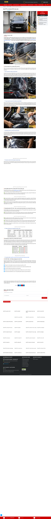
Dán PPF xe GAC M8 (17, 311)
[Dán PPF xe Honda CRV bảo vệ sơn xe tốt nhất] (20, 175)
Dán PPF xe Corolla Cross (18, 352)
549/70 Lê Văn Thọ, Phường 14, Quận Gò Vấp (31, 2)
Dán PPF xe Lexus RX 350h (18, 321)
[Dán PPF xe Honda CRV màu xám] (20, 53)
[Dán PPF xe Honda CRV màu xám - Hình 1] (19, 22)
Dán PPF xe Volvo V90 (40, 342)
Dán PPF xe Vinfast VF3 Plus (41, 352)
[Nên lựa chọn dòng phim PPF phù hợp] (20, 195)
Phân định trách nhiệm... (26, 364)
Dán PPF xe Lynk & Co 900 (6, 311)
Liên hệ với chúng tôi (25, 366)
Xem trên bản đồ (6, 363)
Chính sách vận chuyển (26, 359)
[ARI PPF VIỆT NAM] (6, 2)
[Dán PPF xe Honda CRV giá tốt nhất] (20, 225)
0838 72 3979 (46, 2)
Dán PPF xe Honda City (6, 342)
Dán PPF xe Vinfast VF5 (18, 342)
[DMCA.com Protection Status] (24, 369)
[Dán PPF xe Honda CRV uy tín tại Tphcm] (20, 205)
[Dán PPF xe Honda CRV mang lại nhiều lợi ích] (20, 88)
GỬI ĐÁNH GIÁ (44, 297)
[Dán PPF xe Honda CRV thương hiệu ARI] (20, 215)
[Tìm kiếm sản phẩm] (45, 5)
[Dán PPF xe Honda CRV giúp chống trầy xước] (20, 117)
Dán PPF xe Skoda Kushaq (40, 321)
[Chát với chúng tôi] (1, 515)
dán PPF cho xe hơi (17, 190)
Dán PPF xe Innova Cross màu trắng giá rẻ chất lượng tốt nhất (20, 257)
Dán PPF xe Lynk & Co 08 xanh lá (30, 342)
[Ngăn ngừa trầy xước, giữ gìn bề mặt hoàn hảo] (20, 147)
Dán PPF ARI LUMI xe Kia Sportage (8, 352)
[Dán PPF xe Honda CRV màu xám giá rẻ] (20, 273)
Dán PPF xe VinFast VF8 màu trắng (8, 321)
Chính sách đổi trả (25, 362)
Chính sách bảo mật (25, 363)
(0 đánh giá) (8, 10)
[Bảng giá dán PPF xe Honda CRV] (20, 254)
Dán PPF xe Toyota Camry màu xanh (31, 352)
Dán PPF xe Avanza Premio (29, 321)
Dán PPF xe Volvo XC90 (40, 311)
